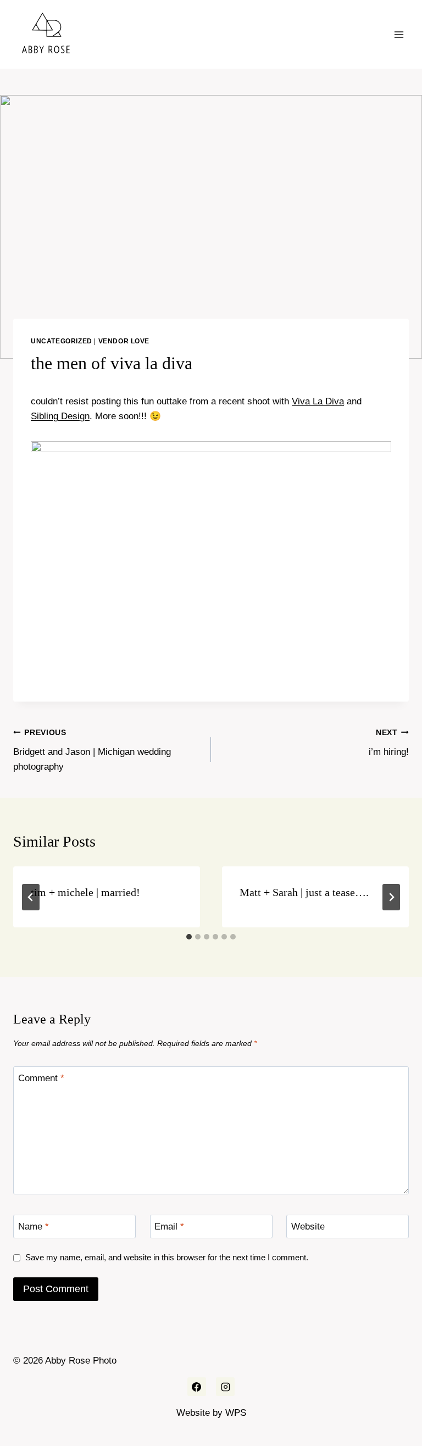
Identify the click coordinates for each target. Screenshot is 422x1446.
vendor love (124, 341)
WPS (235, 1413)
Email (169, 1226)
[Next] (391, 897)
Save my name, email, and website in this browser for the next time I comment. (166, 1257)
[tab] (189, 936)
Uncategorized (61, 341)
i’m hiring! (389, 742)
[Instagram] (225, 1386)
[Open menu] (398, 34)
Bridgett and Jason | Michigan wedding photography (92, 750)
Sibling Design (60, 416)
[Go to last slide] (31, 897)
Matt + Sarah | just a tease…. (304, 892)
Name (33, 1226)
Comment (41, 1078)
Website (308, 1226)
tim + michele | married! (85, 892)
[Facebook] (196, 1386)
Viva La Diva (318, 401)
